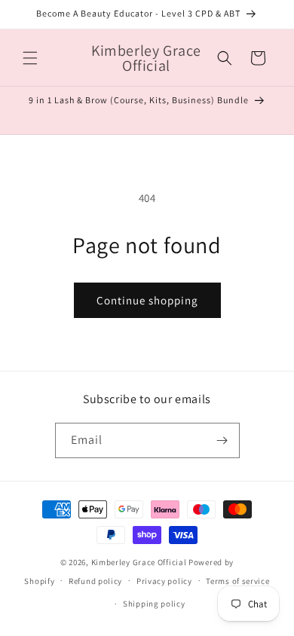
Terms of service (237, 581)
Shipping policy (154, 603)
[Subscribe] (222, 440)
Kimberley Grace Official (139, 562)
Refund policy (95, 581)
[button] (30, 58)
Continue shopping (147, 300)
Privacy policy (164, 581)
